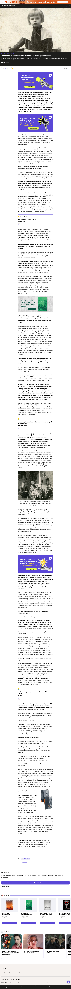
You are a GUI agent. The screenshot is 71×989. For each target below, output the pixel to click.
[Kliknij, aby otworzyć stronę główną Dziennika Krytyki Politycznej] (35, 987)
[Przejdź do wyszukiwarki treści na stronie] (64, 6)
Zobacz (9, 922)
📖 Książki (25, 858)
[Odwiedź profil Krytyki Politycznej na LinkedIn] (19, 979)
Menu (63, 987)
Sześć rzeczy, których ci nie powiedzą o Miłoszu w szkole (34, 692)
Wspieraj (7, 987)
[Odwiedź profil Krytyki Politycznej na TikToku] (13, 979)
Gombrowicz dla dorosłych (27, 219)
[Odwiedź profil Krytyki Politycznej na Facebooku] (8, 979)
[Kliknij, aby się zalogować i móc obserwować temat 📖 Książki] (29, 859)
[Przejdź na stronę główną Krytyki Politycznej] (8, 968)
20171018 (24, 862)
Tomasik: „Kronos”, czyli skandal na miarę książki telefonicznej (35, 422)
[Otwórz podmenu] (69, 973)
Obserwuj (49, 987)
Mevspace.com (36, 982)
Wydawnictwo (22, 987)
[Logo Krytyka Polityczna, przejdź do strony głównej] (8, 6)
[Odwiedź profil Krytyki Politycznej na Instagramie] (11, 979)
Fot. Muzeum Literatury (1, 49)
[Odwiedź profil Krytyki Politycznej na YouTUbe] (16, 979)
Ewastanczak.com (46, 982)
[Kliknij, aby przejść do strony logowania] (69, 6)
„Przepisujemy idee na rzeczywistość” (10, 973)
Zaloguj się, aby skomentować (35, 882)
